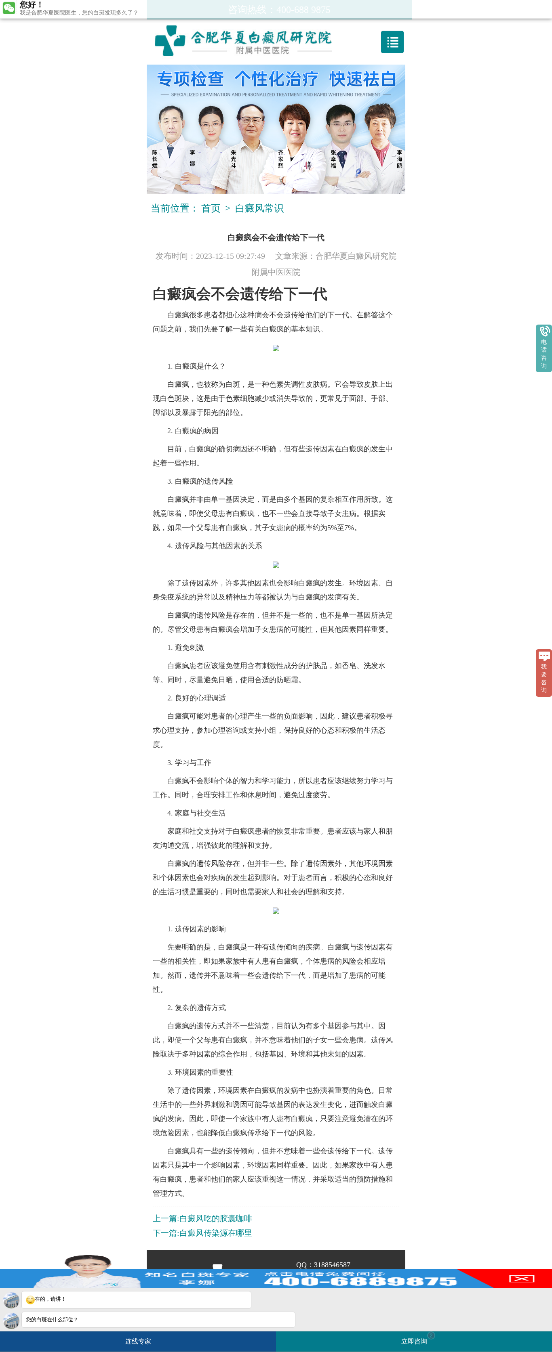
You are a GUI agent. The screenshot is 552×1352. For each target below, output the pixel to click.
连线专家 (138, 1341)
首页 (211, 208)
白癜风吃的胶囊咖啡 (215, 1218)
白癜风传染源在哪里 (215, 1232)
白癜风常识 (259, 208)
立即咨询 (417, 1338)
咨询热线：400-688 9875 (279, 9)
